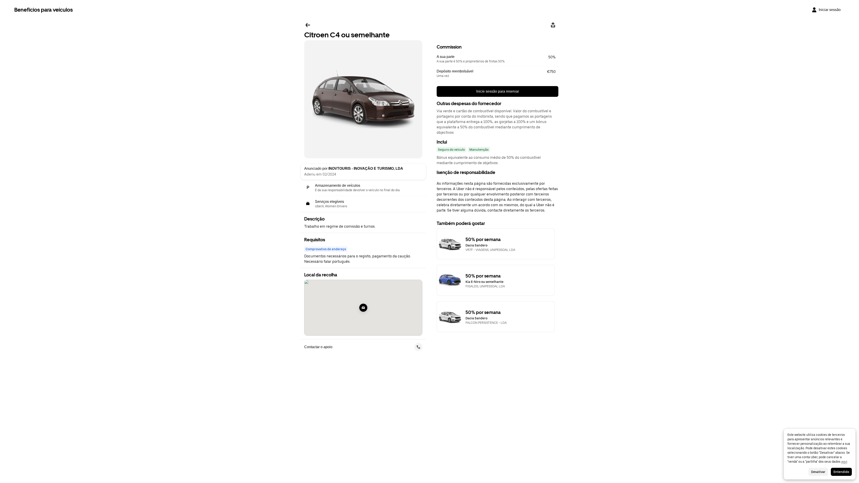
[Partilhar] (553, 25)
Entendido (841, 472)
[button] (497, 59)
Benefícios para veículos (43, 9)
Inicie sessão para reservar (497, 91)
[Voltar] (307, 25)
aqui (844, 461)
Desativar (818, 472)
